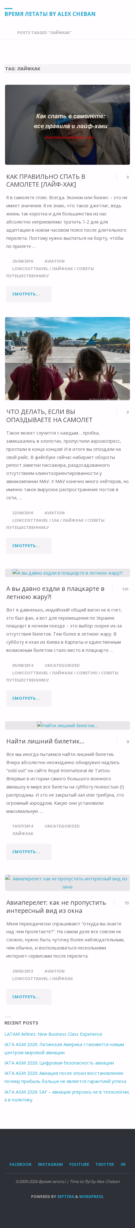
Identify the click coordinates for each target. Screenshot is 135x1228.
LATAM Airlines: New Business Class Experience (53, 1034)
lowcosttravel (30, 268)
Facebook (20, 1164)
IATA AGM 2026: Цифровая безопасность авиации (59, 1063)
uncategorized (62, 665)
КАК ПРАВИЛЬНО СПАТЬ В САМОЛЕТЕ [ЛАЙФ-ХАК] (45, 180)
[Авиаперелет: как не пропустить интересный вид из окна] (67, 883)
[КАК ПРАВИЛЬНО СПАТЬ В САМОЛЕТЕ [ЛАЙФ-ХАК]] (67, 125)
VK (123, 1164)
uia (55, 520)
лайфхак (62, 268)
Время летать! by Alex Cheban (50, 13)
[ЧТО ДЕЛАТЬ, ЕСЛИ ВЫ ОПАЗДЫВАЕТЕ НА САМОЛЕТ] (67, 358)
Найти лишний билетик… (45, 741)
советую (87, 673)
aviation (55, 261)
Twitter (104, 1164)
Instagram (50, 1164)
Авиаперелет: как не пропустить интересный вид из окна (56, 906)
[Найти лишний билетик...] (67, 725)
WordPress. (91, 1196)
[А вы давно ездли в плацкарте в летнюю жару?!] (67, 573)
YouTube (79, 1164)
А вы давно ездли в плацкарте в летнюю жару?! (55, 592)
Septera (65, 1196)
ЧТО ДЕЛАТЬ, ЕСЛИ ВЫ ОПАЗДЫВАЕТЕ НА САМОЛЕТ (49, 415)
